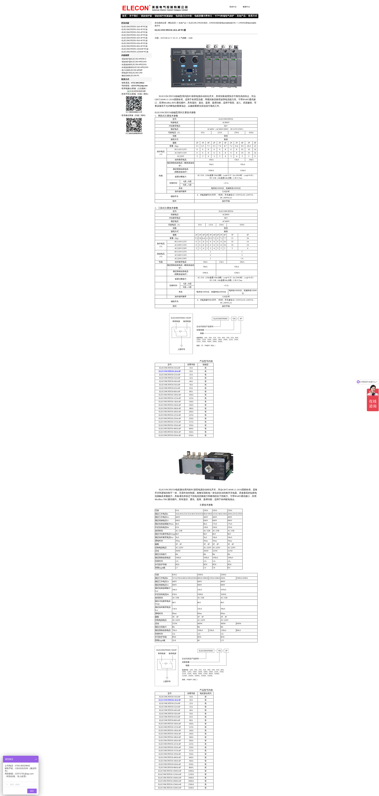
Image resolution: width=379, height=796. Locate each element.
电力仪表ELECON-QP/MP (132, 70)
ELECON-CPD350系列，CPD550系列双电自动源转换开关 (212, 23)
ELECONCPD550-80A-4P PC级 (134, 46)
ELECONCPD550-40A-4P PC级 (134, 38)
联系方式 (252, 16)
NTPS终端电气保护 (224, 16)
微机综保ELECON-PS (130, 76)
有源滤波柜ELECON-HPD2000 (134, 64)
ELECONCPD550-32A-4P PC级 (134, 35)
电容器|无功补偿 (184, 16)
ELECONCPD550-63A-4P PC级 (134, 43)
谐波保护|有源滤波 (164, 16)
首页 (124, 16)
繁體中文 (246, 7)
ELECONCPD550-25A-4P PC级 (134, 32)
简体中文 (233, 7)
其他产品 (241, 16)
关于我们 (133, 16)
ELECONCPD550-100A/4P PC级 (135, 49)
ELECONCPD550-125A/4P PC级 (135, 52)
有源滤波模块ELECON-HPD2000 (135, 67)
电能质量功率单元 (203, 16)
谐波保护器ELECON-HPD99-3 (134, 59)
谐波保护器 (146, 16)
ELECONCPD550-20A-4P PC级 (134, 29)
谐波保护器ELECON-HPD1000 (134, 62)
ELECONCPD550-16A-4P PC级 (134, 27)
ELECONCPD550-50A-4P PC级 (134, 41)
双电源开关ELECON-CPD (132, 73)
